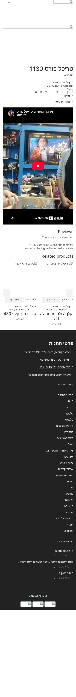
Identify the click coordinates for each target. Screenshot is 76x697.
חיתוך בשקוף (66, 573)
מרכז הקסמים (65, 395)
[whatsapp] (41, 92)
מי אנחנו (68, 506)
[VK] (62, 92)
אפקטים (68, 456)
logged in (47, 248)
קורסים (69, 493)
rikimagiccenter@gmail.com (45, 374)
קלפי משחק (66, 462)
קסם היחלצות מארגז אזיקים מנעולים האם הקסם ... (45, 562)
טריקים (69, 407)
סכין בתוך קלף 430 (20, 313)
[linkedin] (46, 92)
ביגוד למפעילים (64, 475)
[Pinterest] (57, 92)
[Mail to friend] (52, 92)
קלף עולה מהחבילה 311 (56, 316)
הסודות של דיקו (64, 518)
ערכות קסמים (65, 469)
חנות (40, 10)
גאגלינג (69, 444)
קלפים (69, 413)
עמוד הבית (50, 10)
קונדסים (68, 432)
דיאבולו (69, 499)
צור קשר (68, 512)
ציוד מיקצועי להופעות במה (58, 450)
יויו (72, 487)
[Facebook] (67, 92)
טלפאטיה (68, 419)
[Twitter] (71, 92)
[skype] (37, 92)
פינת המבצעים (65, 438)
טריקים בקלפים (27, 10)
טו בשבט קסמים (64, 551)
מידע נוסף (51, 299)
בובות (70, 481)
